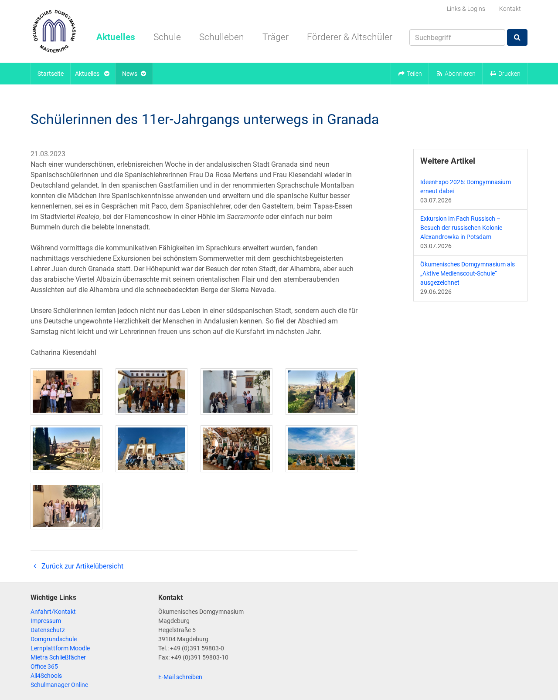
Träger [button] (275, 37)
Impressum (46, 620)
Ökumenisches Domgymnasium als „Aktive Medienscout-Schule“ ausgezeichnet (467, 273)
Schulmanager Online (59, 684)
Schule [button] (167, 37)
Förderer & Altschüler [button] (349, 37)
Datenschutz (48, 629)
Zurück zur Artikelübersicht (81, 566)
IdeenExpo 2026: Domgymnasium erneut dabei (465, 186)
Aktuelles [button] (115, 37)
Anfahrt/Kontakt (53, 611)
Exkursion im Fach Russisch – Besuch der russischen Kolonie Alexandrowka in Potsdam (461, 227)
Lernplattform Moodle (60, 648)
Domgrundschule (54, 639)
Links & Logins (466, 8)
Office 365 (44, 666)
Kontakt (510, 8)
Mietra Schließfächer (58, 657)
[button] (410, 73)
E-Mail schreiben (180, 676)
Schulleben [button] (221, 37)
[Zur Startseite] (54, 31)
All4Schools (46, 675)
